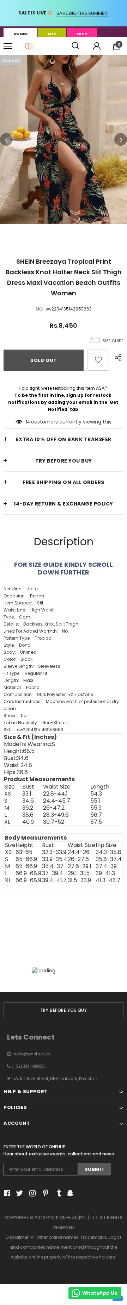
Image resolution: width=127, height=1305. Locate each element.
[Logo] (29, 46)
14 (28, 422)
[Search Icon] (75, 46)
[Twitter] (18, 1193)
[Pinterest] (44, 1193)
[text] (63, 659)
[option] (63, 139)
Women (20, 34)
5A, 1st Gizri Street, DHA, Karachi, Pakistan (54, 1078)
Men (52, 34)
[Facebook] (5, 1193)
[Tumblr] (56, 1193)
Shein (82, 34)
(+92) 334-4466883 (28, 1066)
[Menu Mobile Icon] (8, 46)
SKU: (40, 309)
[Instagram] (31, 1193)
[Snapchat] (69, 1193)
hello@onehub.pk (32, 1054)
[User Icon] (97, 46)
